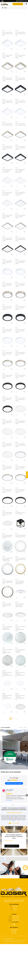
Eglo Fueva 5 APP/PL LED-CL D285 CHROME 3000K (20, 445)
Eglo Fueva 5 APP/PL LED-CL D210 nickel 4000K (20, 354)
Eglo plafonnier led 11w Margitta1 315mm (6, 605)
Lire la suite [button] (9, 800)
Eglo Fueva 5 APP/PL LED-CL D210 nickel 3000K (7, 354)
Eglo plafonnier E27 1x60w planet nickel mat (7, 582)
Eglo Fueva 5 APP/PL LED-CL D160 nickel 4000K (20, 285)
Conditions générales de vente (7, 938)
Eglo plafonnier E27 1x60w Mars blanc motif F (7, 537)
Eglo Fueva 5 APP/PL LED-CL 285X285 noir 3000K (7, 239)
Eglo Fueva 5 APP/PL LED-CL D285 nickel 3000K (7, 468)
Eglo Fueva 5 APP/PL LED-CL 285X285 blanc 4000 (7, 194)
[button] (1, 795)
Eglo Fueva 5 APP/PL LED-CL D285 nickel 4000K (20, 468)
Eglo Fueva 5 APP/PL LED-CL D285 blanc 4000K (7, 445)
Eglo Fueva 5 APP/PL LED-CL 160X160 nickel (7, 56)
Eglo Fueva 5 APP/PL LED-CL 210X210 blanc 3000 (7, 102)
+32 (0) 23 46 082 (8, 840)
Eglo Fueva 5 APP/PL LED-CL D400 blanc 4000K (7, 514)
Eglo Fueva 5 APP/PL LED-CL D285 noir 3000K (7, 491)
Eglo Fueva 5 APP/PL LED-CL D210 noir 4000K (7, 399)
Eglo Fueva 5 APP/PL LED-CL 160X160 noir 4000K (20, 79)
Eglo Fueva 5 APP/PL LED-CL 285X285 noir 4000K (20, 239)
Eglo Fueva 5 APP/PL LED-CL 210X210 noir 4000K (20, 148)
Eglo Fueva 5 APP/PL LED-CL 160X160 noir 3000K (7, 79)
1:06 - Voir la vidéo (15, 823)
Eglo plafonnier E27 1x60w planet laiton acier (20, 559)
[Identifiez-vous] (24, 4)
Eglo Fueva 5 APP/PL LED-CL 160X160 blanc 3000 (7, 34)
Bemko (4, 670)
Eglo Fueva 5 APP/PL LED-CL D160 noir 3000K (7, 308)
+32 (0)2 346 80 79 (15, 918)
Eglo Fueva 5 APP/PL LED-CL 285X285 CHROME (20, 194)
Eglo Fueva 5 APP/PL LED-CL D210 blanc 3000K (7, 331)
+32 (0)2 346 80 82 (15, 916)
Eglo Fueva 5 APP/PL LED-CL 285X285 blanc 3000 (7, 171)
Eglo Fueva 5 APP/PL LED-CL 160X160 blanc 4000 (20, 34)
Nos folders (14, 908)
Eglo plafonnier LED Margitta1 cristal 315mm (19, 605)
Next (25, 727)
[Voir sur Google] (3, 790)
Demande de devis (18, 4)
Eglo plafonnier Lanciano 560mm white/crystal (19, 582)
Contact (14, 910)
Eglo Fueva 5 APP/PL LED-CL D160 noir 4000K (20, 308)
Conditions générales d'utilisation (8, 940)
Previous (21, 727)
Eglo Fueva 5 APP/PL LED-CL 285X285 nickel (7, 216)
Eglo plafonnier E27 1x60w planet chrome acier (7, 559)
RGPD (16, 940)
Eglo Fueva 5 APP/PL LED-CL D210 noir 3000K (7, 377)
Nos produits (14, 906)
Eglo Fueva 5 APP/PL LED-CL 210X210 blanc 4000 (20, 102)
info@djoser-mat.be (16, 920)
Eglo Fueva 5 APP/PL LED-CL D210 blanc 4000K (20, 331)
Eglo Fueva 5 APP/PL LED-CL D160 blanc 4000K (20, 262)
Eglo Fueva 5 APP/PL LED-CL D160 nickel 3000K (7, 285)
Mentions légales (22, 940)
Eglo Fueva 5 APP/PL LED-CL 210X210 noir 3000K (7, 148)
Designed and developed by (15, 941)
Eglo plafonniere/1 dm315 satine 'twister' (20, 651)
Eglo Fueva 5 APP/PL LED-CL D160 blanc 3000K (7, 262)
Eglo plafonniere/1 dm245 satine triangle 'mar (7, 628)
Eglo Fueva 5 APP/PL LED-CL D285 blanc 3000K (20, 399)
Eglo (3, 30)
